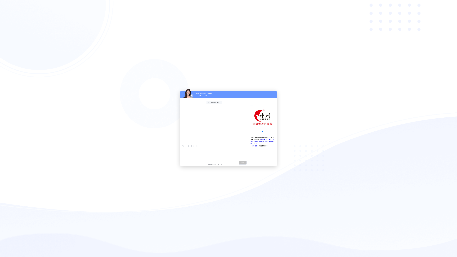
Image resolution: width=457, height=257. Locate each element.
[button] (262, 131)
